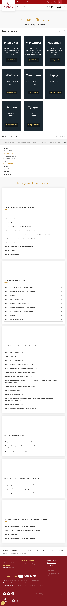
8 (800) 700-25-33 (8, 567)
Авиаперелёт (40, 550)
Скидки (28, 550)
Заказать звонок (52, 560)
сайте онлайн (38, 586)
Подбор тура (6, 553)
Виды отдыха (17, 550)
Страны (5, 550)
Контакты (23, 553)
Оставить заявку (52, 563)
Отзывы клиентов (56, 550)
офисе (24, 586)
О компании (20, 2)
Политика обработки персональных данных (54, 574)
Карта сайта (50, 571)
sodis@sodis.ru (51, 565)
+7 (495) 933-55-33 (9, 562)
